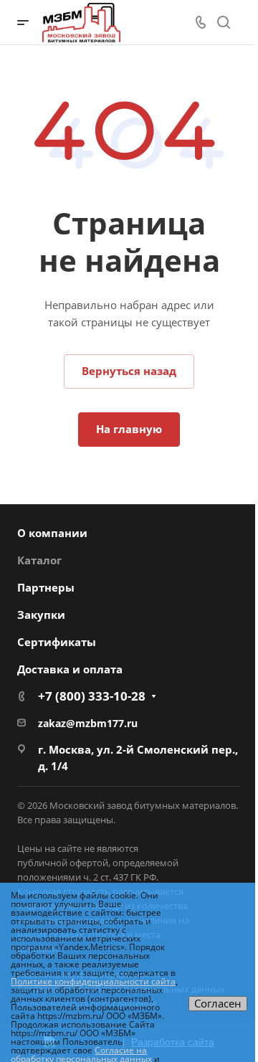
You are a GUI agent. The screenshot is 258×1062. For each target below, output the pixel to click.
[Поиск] (223, 22)
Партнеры (46, 587)
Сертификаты (56, 642)
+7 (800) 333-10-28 (91, 696)
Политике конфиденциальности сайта (93, 981)
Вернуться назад (129, 371)
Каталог (39, 560)
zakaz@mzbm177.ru (88, 723)
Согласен (218, 1003)
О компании (52, 533)
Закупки (41, 614)
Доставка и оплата (70, 669)
